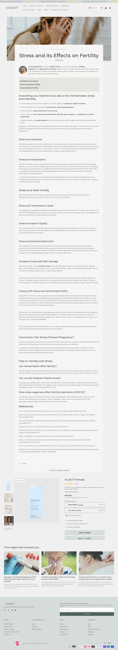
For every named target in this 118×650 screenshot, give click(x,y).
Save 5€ (87, 614)
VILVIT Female (8, 624)
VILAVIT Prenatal (9, 629)
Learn (33, 624)
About (89, 624)
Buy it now (84, 539)
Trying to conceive (60, 49)
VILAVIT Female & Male (11, 632)
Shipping (74, 497)
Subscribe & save (81, 505)
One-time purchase (74, 510)
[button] (101, 8)
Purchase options (70, 501)
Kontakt (90, 634)
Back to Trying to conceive (60, 470)
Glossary (34, 626)
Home (52, 49)
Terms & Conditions (93, 629)
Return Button (64, 629)
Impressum (91, 632)
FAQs (61, 624)
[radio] (66, 505)
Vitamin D (7, 634)
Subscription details (74, 515)
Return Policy (64, 626)
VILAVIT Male (8, 626)
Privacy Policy (64, 634)
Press (89, 626)
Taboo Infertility (36, 629)
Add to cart (85, 533)
